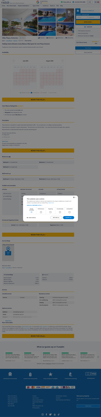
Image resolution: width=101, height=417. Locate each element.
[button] (50, 205)
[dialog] (50, 208)
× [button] (75, 197)
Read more (51, 202)
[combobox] (74, 197)
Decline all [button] (56, 217)
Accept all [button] (69, 217)
